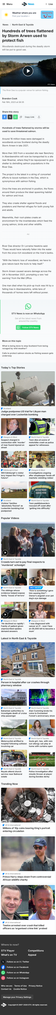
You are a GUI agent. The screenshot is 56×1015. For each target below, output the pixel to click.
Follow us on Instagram (18, 978)
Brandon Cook (9, 98)
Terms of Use (20, 986)
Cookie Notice (20, 989)
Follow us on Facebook (18, 967)
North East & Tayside (23, 24)
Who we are (6, 986)
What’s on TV (9, 954)
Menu (10, 4)
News (5, 24)
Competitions (36, 950)
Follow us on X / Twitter (18, 962)
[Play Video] (28, 71)
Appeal (32, 954)
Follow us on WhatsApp (18, 972)
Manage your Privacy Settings (17, 997)
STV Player (7, 950)
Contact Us (6, 989)
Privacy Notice (35, 986)
